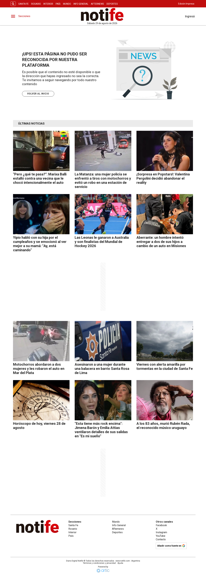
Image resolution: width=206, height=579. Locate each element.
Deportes (112, 4)
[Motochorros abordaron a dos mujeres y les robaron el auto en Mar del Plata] (41, 341)
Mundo (67, 4)
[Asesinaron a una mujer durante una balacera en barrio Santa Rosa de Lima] (103, 341)
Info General (81, 4)
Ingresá (190, 16)
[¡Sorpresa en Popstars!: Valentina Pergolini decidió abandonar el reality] (164, 151)
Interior (48, 4)
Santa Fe (23, 4)
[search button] (13, 3)
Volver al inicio (38, 93)
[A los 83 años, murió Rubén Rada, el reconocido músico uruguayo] (164, 400)
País (58, 4)
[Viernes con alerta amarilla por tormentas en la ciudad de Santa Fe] (164, 341)
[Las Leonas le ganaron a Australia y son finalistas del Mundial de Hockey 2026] (103, 214)
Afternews (97, 4)
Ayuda (120, 563)
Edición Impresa (186, 3)
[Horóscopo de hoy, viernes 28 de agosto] (41, 400)
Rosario (36, 4)
